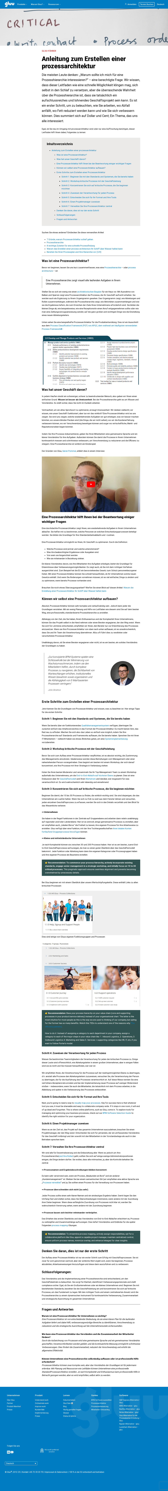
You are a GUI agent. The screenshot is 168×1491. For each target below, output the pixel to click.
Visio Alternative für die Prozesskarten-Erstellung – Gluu (130, 1418)
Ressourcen (53, 4)
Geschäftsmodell (68, 779)
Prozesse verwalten (52, 1182)
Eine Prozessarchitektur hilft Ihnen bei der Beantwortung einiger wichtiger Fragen (94, 163)
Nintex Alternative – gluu (128, 1412)
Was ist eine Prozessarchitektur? (72, 155)
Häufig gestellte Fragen (72, 1410)
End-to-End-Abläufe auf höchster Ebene (94, 775)
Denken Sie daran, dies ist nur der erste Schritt (78, 210)
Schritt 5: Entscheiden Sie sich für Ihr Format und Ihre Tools (88, 197)
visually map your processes (87, 1103)
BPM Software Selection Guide (117, 1113)
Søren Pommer (69, 451)
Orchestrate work (42, 1403)
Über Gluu (11, 1400)
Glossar (66, 1413)
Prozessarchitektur (98, 1403)
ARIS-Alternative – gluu (128, 1406)
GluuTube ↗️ (68, 1403)
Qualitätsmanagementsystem (95, 725)
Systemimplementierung (116, 739)
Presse (9, 1410)
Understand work (41, 1400)
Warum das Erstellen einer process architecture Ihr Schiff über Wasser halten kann (85, 249)
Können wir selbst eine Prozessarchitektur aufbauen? (81, 168)
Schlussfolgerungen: (66, 215)
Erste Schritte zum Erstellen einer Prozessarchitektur (81, 172)
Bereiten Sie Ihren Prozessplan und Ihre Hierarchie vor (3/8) (74, 252)
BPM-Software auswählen (101, 1400)
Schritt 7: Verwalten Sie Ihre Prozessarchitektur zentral (86, 206)
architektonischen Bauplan (89, 291)
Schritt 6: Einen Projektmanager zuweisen (80, 201)
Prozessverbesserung (99, 1406)
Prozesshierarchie (55, 242)
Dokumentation (69, 1400)
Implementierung (41, 1413)
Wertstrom (91, 779)
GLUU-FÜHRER (49, 51)
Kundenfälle (39, 1410)
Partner (10, 1403)
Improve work (40, 1406)
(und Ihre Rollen (66, 1156)
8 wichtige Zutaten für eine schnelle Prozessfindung (71, 245)
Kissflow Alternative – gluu (129, 1409)
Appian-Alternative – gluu (129, 1424)
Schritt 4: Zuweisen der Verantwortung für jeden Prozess (87, 193)
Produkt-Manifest (14, 1406)
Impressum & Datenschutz (56, 1472)
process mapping (60, 1225)
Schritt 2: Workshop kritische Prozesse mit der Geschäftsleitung (91, 181)
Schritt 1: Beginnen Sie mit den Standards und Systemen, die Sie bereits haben (97, 176)
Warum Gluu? (37, 4)
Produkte (21, 4)
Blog (65, 1406)
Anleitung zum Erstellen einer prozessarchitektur (74, 150)
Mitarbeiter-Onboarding (100, 1410)
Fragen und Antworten (67, 219)
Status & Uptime (69, 1416)
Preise (37, 1416)
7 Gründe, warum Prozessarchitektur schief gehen (70, 239)
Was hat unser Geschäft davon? (71, 159)
